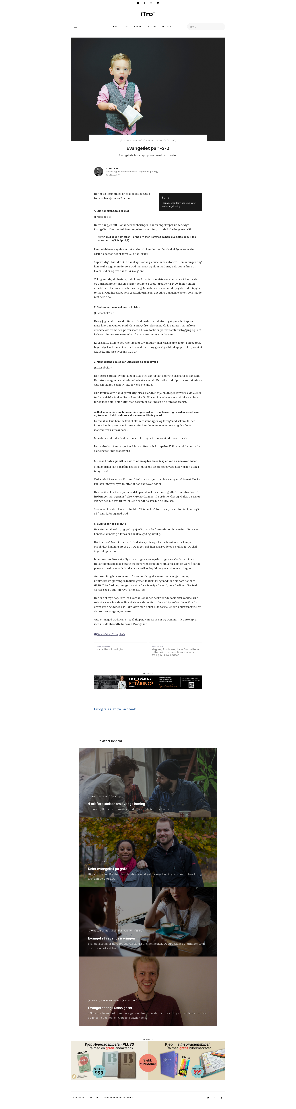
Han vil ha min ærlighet (110, 649)
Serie (171, 141)
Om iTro (94, 1098)
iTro (148, 14)
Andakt (138, 26)
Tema (115, 26)
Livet (126, 26)
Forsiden (79, 1098)
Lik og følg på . (115, 709)
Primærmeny (75, 26)
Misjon (152, 26)
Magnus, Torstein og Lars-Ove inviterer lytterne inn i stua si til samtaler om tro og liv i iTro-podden (175, 652)
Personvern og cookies (118, 1098)
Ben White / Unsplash (111, 634)
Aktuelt (166, 26)
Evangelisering (131, 141)
